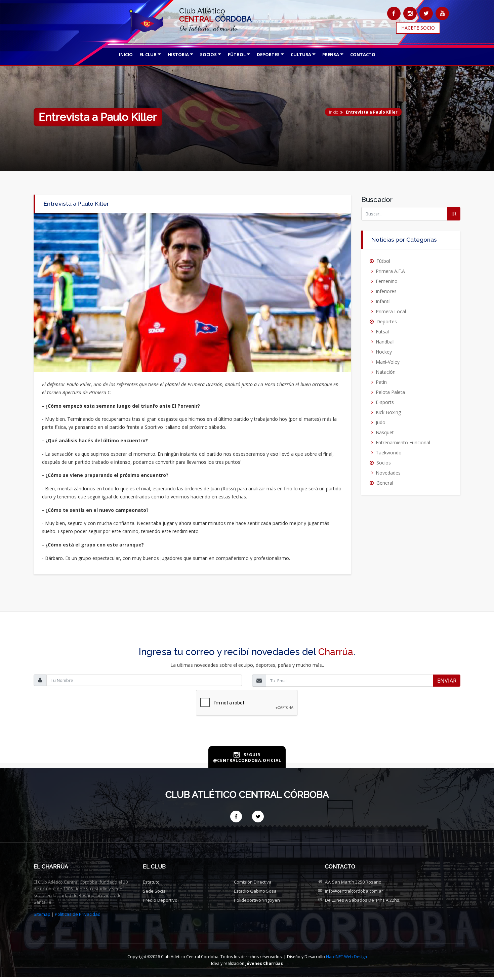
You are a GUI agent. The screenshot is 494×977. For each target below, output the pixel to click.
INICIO (126, 54)
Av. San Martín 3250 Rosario (353, 882)
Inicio (333, 112)
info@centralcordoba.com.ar (354, 891)
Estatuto (151, 882)
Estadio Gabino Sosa (255, 891)
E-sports (385, 402)
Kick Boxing (388, 412)
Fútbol (383, 261)
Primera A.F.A (390, 271)
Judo (380, 422)
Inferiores (386, 291)
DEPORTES (268, 54)
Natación (386, 372)
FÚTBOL (237, 54)
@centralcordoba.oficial (247, 760)
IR (453, 213)
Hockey (384, 352)
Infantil (383, 301)
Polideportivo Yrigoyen (257, 900)
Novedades (388, 473)
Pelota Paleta (390, 392)
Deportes (386, 321)
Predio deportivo (160, 900)
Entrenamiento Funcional (403, 442)
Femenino (387, 281)
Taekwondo (389, 452)
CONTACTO (362, 54)
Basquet (385, 432)
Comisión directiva (253, 882)
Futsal (382, 331)
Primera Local (391, 311)
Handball (385, 341)
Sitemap (42, 914)
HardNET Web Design (346, 957)
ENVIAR (446, 680)
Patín (381, 382)
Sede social (155, 891)
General (384, 483)
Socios (383, 462)
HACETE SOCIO (418, 28)
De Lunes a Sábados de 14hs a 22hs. (362, 900)
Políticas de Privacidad (77, 914)
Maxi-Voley (388, 362)
